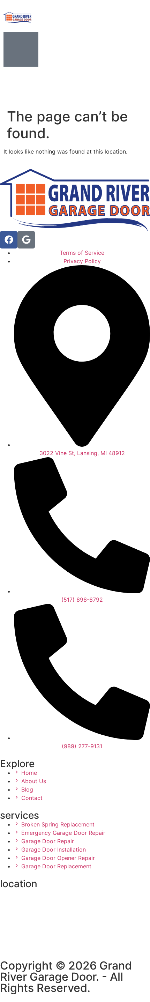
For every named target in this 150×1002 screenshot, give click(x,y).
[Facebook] (8, 239)
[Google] (26, 239)
